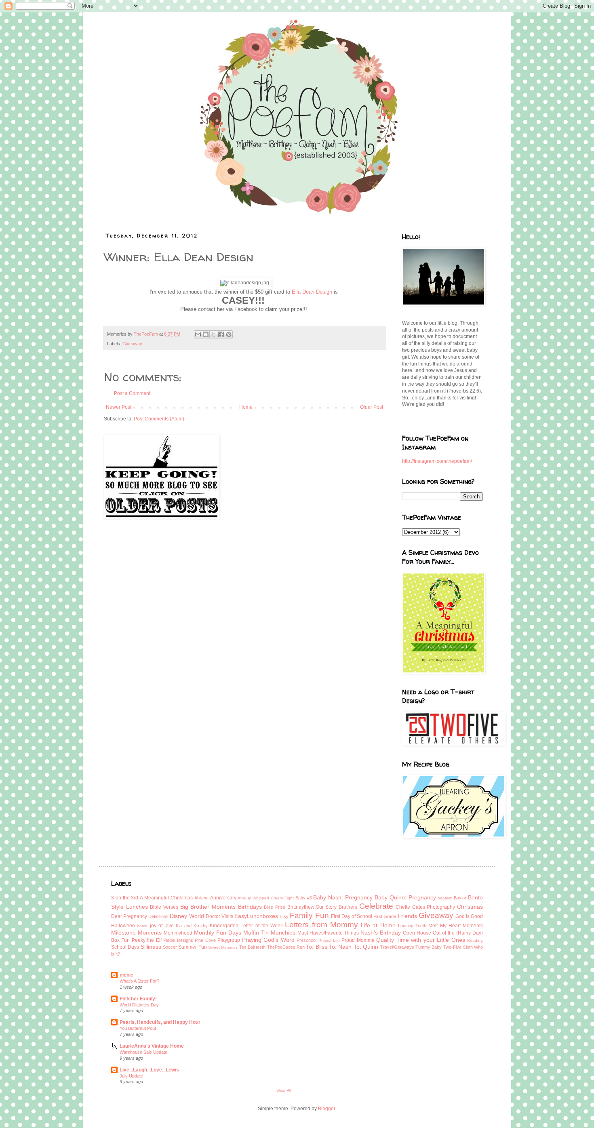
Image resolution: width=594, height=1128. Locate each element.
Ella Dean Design (312, 292)
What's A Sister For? (139, 981)
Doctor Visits (219, 916)
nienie (126, 975)
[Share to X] (213, 334)
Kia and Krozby (192, 925)
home (142, 926)
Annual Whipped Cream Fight (265, 898)
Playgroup (228, 940)
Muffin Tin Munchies (269, 932)
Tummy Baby (428, 947)
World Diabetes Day (139, 1004)
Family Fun (309, 915)
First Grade (384, 916)
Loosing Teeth (412, 925)
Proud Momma (357, 940)
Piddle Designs (178, 940)
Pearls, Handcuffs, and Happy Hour (160, 1022)
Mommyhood (178, 933)
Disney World (187, 916)
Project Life (329, 940)
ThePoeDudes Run (286, 947)
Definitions (158, 916)
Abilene (201, 897)
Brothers (348, 907)
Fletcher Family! (138, 999)
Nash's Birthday (380, 932)
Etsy (284, 916)
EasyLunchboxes (256, 916)
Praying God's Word (268, 940)
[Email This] (198, 334)
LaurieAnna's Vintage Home (152, 1046)
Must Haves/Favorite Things (328, 933)
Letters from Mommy (321, 924)
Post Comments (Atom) (159, 419)
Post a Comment (132, 393)
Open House (417, 933)
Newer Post (118, 407)
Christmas (470, 906)
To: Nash (340, 946)
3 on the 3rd (124, 898)
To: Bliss (316, 946)
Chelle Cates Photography (425, 907)
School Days (125, 947)
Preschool (306, 940)
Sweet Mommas (223, 947)
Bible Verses (164, 907)
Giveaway (132, 343)
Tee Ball (247, 947)
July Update (131, 1075)
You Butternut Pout (138, 1028)
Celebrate (376, 906)
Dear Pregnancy (129, 916)
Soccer (170, 947)
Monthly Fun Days (217, 932)
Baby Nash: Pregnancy (343, 897)
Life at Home (378, 925)
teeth (260, 947)
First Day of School (351, 916)
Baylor (460, 897)
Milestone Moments (136, 932)
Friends (407, 916)
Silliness (151, 946)
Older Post (371, 407)
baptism (445, 898)
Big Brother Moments (208, 906)
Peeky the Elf (147, 940)
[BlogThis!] (206, 334)
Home (246, 407)
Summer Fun (192, 947)
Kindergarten (224, 925)
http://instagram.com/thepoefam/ (437, 461)
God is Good (469, 916)
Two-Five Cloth (458, 947)
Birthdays (250, 906)
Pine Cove (205, 940)
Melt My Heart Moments (455, 925)
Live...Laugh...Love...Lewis (149, 1070)
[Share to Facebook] (221, 334)
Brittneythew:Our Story (312, 907)
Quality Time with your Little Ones (420, 940)
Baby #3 (303, 897)
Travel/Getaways (397, 947)
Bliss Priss (274, 907)
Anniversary (223, 898)
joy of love (162, 925)
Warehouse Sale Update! (144, 1052)
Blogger (326, 1108)
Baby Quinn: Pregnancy (405, 897)
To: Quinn (366, 946)
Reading (475, 940)
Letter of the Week (261, 925)
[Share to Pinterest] (229, 334)
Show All (283, 1090)
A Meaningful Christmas (166, 898)
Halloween (123, 925)
